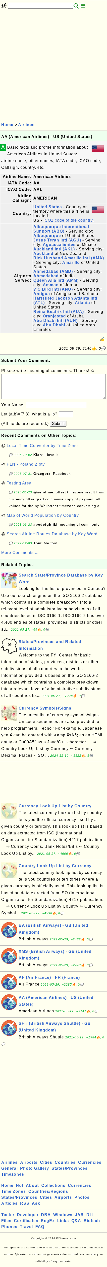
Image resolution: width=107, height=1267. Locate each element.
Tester (7, 1215)
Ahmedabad (46, 276)
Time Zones (13, 1191)
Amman (51, 285)
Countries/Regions (48, 1191)
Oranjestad (54, 316)
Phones (9, 1227)
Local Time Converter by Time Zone (42, 446)
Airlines (26, 125)
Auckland (43, 253)
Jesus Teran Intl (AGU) (57, 240)
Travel (26, 1227)
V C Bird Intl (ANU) (53, 289)
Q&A (76, 1221)
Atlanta (82, 303)
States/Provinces (70, 1168)
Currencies (90, 1162)
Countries (65, 1162)
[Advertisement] (53, 65)
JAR (79, 1215)
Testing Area (19, 483)
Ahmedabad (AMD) (53, 271)
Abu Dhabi (54, 325)
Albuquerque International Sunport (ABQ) (61, 229)
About (32, 1185)
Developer (28, 1215)
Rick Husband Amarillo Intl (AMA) (68, 258)
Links (63, 1221)
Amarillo (71, 262)
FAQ (39, 1227)
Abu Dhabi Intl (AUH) (55, 320)
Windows (62, 1215)
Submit (58, 423)
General (9, 1168)
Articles (9, 1203)
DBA (46, 1215)
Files (6, 1221)
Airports (29, 1162)
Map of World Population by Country (43, 515)
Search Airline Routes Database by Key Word (52, 534)
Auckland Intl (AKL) (54, 249)
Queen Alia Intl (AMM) (56, 280)
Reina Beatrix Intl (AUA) (58, 311)
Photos (82, 1197)
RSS (24, 1203)
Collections (53, 1185)
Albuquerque (47, 236)
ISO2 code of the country (68, 220)
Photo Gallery (34, 1168)
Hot (19, 1185)
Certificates (26, 1221)
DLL (90, 1215)
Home (7, 125)
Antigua (41, 294)
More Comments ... (20, 552)
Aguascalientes (59, 244)
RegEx (48, 1221)
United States (47, 207)
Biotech (92, 1221)
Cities (46, 1162)
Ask (36, 1203)
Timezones (12, 1174)
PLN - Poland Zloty (26, 464)
